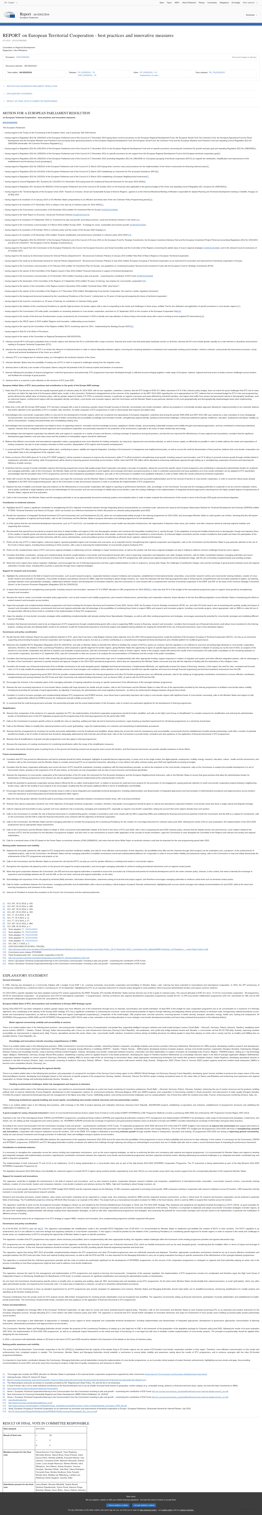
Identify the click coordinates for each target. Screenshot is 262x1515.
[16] (144, 281)
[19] (202, 316)
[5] (208, 166)
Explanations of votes (149, 75)
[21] (64, 457)
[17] (238, 306)
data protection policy (148, 1510)
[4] (51, 161)
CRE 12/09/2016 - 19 (87, 75)
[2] (255, 148)
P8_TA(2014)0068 (29, 932)
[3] (219, 153)
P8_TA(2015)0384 (30, 938)
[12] (137, 220)
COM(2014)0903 (109, 210)
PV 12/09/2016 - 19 (86, 72)
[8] (144, 181)
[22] (149, 589)
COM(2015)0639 (145, 276)
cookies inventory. (187, 1510)
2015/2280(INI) (22, 57)
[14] (129, 235)
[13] (104, 230)
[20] (131, 326)
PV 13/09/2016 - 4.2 (148, 72)
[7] (148, 176)
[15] (70, 243)
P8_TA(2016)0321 (217, 72)
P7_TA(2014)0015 (30, 929)
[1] (61, 143)
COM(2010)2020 (137, 225)
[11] (101, 205)
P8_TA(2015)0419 (30, 941)
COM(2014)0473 (81, 215)
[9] (225, 187)
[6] (157, 171)
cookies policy (167, 1510)
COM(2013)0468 (211, 248)
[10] (150, 199)
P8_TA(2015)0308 (30, 935)
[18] (179, 311)
